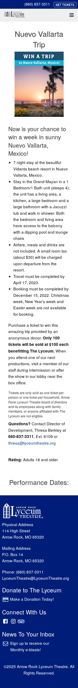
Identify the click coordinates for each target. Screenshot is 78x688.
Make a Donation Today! (32, 599)
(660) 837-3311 (37, 4)
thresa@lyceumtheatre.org (32, 443)
